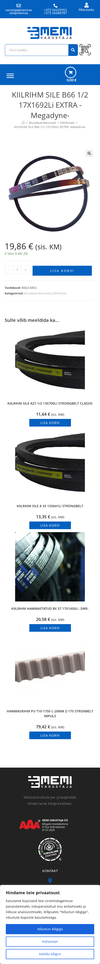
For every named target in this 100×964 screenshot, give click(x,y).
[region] (50, 924)
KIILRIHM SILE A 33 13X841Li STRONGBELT (50, 506)
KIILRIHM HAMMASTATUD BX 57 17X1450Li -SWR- (50, 608)
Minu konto (86, 10)
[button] (89, 153)
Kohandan (50, 941)
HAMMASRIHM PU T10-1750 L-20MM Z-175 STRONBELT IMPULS (50, 713)
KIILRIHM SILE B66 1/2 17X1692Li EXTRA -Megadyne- (50, 127)
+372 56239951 (55, 10)
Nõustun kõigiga (50, 929)
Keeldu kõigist (50, 954)
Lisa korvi (62, 270)
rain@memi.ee (18, 13)
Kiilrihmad (59, 293)
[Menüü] (10, 75)
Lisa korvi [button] (50, 423)
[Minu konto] (86, 5)
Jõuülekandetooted (37, 293)
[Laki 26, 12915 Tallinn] (50, 880)
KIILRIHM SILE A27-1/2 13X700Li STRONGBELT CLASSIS (50, 403)
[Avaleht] (23, 123)
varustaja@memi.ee (18, 10)
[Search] (73, 50)
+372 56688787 (55, 13)
